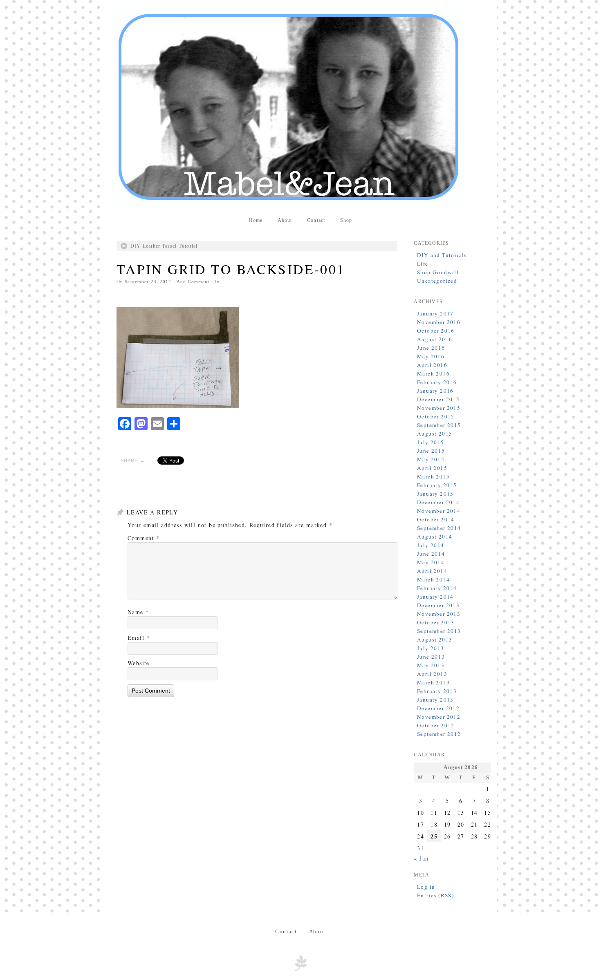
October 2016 (436, 330)
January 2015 (435, 493)
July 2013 (430, 648)
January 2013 (435, 699)
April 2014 (432, 571)
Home (256, 220)
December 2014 (438, 502)
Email (139, 638)
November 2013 (438, 613)
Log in (426, 886)
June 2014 (431, 553)
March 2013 (433, 682)
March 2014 (433, 579)
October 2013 (436, 622)
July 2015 (430, 442)
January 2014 (435, 596)
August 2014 (434, 536)
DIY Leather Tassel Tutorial (164, 246)
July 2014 (430, 545)
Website (139, 663)
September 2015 (439, 425)
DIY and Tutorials (442, 255)
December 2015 (438, 399)
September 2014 (439, 528)
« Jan (421, 858)
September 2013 (439, 631)
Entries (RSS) (435, 895)
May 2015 (430, 459)
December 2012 (438, 708)
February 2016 (437, 382)
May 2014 (430, 562)
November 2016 (438, 322)
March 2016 (433, 373)
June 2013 (431, 656)
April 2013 (432, 673)
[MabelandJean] (300, 107)
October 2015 (436, 416)
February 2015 (437, 485)
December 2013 (438, 605)
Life (422, 263)
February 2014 (437, 588)
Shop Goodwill (438, 272)
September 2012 (439, 734)
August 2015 (434, 433)
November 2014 (438, 510)
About (285, 220)
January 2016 (435, 390)
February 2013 (437, 691)
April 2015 (432, 468)
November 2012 (438, 716)
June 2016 (431, 347)
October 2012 (436, 725)
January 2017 (435, 313)
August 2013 (434, 639)
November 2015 (438, 407)
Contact (316, 220)
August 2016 (434, 339)
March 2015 (433, 476)
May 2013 (430, 665)
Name (138, 612)
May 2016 (430, 356)
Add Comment (193, 281)
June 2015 (431, 450)
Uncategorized (437, 280)
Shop (346, 220)
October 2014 (436, 519)
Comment (144, 538)
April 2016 (432, 365)
